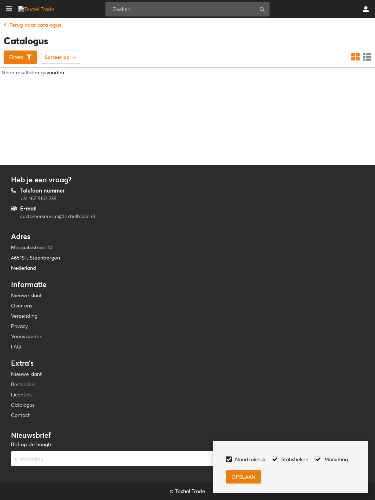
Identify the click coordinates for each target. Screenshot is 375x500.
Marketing (336, 459)
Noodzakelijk (250, 459)
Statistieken (294, 459)
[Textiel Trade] (36, 9)
